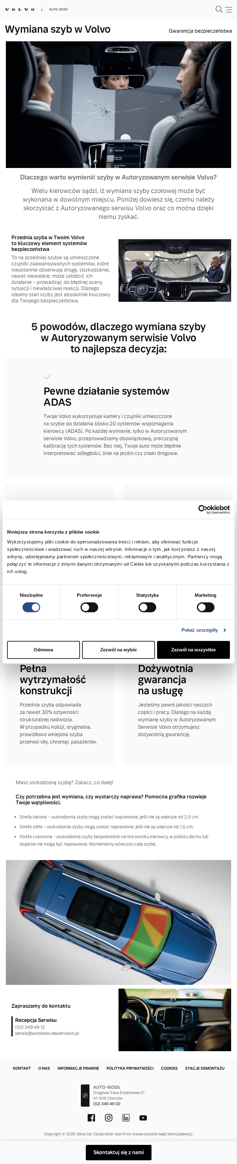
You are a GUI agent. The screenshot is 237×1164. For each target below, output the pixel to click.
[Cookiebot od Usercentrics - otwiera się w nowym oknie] (203, 509)
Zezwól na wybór (118, 649)
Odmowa (43, 649)
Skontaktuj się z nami (119, 1152)
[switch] (89, 607)
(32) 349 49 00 (106, 1103)
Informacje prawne (78, 1068)
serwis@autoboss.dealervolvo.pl (47, 1033)
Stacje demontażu (204, 1068)
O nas (44, 1068)
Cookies (169, 1068)
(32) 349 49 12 (30, 1027)
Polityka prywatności (130, 1068)
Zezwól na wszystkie (193, 649)
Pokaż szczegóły (199, 630)
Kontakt (22, 1068)
